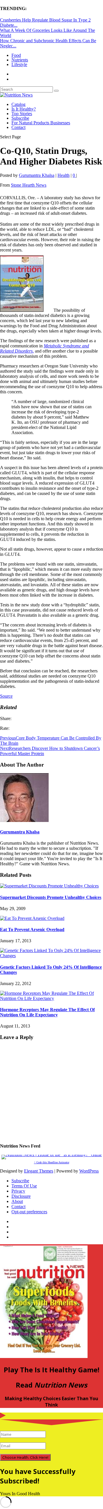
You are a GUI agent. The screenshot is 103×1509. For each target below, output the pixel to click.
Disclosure (21, 1196)
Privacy (18, 1191)
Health (64, 175)
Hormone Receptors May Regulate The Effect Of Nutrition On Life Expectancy (47, 1012)
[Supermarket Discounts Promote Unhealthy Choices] (49, 885)
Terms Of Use (24, 1185)
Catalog (18, 104)
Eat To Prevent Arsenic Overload (32, 929)
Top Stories (21, 113)
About (17, 1201)
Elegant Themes (38, 1170)
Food (16, 55)
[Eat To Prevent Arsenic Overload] (32, 918)
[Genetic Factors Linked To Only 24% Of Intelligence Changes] (51, 955)
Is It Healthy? (23, 109)
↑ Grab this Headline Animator (51, 1162)
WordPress (89, 1170)
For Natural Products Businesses (40, 122)
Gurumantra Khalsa (36, 175)
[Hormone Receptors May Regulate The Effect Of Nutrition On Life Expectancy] (51, 998)
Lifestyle (19, 64)
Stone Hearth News (28, 185)
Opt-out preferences (29, 1211)
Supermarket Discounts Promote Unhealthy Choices (50, 897)
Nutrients (19, 59)
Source (6, 696)
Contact (18, 127)
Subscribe (20, 118)
